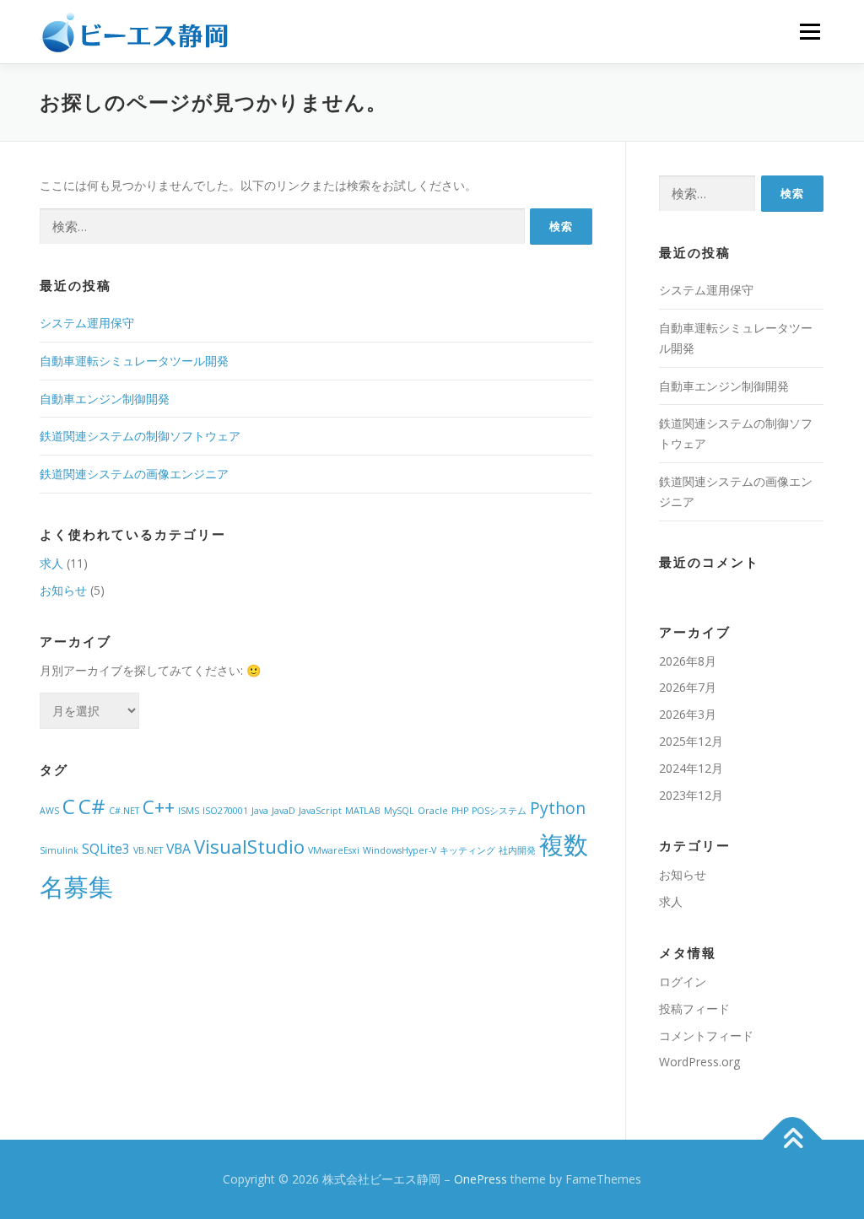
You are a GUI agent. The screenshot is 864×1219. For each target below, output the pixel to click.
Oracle (433, 811)
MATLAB (363, 811)
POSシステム (499, 811)
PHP (459, 811)
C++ (159, 806)
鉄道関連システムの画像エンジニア (134, 474)
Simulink (59, 850)
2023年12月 (691, 795)
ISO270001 (225, 811)
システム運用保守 (87, 323)
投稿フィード (694, 1009)
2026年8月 (687, 661)
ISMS (188, 811)
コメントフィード (706, 1036)
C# (91, 806)
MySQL (399, 811)
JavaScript (320, 811)
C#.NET (124, 811)
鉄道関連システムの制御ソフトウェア (140, 436)
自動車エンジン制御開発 (105, 399)
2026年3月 (687, 714)
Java (259, 811)
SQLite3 (106, 848)
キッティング (467, 850)
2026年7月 (687, 687)
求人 (51, 563)
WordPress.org (699, 1062)
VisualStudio (249, 846)
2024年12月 (691, 768)
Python (558, 807)
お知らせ (63, 590)
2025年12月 (691, 741)
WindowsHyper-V (399, 850)
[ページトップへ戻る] (793, 1140)
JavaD (283, 811)
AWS (49, 811)
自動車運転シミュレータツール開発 (134, 361)
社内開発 (517, 850)
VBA (178, 848)
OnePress (480, 1179)
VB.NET (148, 850)
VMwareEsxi (333, 850)
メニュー (809, 32)
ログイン (682, 982)
